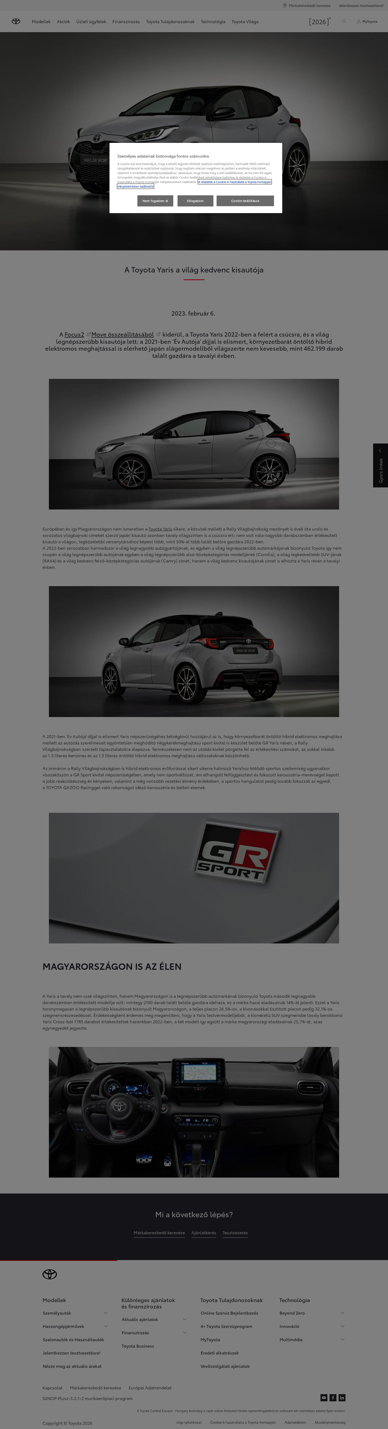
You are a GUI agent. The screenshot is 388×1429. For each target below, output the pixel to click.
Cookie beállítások (245, 200)
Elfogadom (195, 200)
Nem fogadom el (155, 200)
